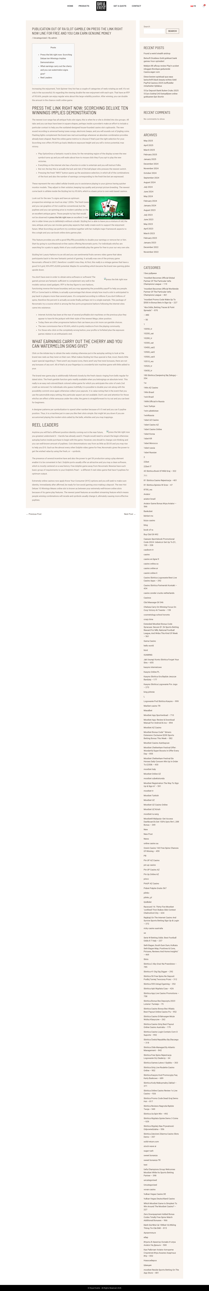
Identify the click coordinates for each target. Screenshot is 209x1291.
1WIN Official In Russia (154, 401)
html (146, 650)
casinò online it (150, 573)
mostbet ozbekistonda (154, 778)
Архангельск (150, 1233)
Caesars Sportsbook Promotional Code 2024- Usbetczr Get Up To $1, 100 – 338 (160, 542)
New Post (148, 834)
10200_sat (149, 333)
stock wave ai (150, 1146)
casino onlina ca (151, 563)
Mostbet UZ (149, 800)
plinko (146, 893)
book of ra (148, 530)
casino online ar (151, 568)
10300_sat (149, 343)
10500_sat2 (149, 352)
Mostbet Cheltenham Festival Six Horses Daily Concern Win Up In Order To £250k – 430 (161, 761)
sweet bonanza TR (152, 1160)
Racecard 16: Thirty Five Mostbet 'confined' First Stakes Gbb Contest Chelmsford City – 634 (160, 910)
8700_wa (148, 489)
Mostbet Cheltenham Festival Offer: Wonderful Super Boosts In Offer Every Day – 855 (161, 750)
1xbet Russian (150, 452)
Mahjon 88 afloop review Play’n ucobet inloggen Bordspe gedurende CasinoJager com (161, 69)
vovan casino (150, 1189)
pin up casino (150, 865)
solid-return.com (151, 1141)
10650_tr (148, 370)
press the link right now (60, 217)
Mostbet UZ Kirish (152, 809)
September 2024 (151, 178)
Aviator (147, 494)
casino (147, 554)
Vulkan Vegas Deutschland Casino (159, 1198)
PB (145, 856)
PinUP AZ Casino (151, 883)
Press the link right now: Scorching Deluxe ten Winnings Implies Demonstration (56, 58)
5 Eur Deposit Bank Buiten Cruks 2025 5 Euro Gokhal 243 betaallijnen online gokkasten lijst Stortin (161, 93)
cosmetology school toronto (157, 615)
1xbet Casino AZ (151, 425)
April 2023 (148, 228)
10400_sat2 (149, 347)
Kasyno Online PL (152, 672)
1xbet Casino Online (153, 429)
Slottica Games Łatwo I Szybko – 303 (161, 1062)
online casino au (151, 843)
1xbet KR (148, 438)
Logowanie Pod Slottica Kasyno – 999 (161, 701)
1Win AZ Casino (151, 387)
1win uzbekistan (151, 411)
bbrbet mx (148, 516)
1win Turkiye (149, 406)
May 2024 (148, 196)
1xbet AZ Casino (151, 420)
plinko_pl (148, 897)
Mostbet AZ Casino (152, 727)
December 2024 (151, 164)
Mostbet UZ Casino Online (156, 805)
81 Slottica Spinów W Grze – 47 (158, 485)
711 (145, 475)
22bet (146, 462)
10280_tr (148, 338)
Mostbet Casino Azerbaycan (156, 743)
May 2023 (148, 224)
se (145, 933)
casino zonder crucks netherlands (159, 593)
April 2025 (148, 145)
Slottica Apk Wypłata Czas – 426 (159, 988)
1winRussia (149, 415)
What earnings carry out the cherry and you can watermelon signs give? (56, 70)
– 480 (146, 315)
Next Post (130, 514)
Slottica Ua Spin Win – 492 (156, 1114)
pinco (146, 879)
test (145, 1165)
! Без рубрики (150, 273)
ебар (146, 1237)
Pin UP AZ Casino (152, 860)
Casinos (147, 598)
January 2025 (150, 159)
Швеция (147, 1265)
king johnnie (149, 692)
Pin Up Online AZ (151, 874)
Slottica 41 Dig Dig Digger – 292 (158, 971)
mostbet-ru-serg (151, 814)
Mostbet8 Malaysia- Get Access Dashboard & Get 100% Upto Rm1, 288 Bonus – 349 (161, 821)
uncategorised (150, 1180)
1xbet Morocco (151, 443)
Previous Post (33, 514)
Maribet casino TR (152, 706)
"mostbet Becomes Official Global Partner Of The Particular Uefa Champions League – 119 (159, 281)
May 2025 (148, 140)
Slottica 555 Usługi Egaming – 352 (160, 984)
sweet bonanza (150, 1155)
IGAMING (148, 655)
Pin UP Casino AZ (152, 869)
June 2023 (148, 219)
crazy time (148, 619)
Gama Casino (150, 641)
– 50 (146, 319)
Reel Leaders (46, 77)
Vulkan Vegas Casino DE (155, 1194)
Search (147, 26)
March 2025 (149, 150)
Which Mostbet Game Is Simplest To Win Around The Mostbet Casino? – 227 (160, 1206)
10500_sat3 (149, 357)
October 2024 (150, 173)
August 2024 (150, 182)
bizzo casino (149, 520)
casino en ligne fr (151, 559)
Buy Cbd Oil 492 (151, 534)
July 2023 (148, 215)
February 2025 (150, 154)
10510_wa (148, 361)
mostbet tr (148, 791)
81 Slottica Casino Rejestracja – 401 (160, 480)
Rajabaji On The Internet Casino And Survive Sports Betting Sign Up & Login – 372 (161, 920)
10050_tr (148, 329)
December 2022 (151, 247)
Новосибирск (150, 1260)
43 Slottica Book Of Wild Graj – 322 (160, 471)
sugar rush (148, 1151)
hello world (149, 645)
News (146, 839)
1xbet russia (149, 448)
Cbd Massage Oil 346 (153, 602)
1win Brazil (149, 397)
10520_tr (148, 366)
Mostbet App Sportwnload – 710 (159, 715)
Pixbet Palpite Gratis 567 (155, 888)
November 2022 (151, 252)
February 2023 (150, 238)
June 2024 (148, 191)
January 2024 (150, 205)
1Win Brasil (149, 392)
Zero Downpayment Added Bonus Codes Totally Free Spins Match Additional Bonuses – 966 (159, 1217)
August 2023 (150, 210)
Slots (146, 959)
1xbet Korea (149, 434)
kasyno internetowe (153, 667)
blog (146, 525)
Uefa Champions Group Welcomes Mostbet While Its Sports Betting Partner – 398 (159, 1172)
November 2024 (151, 168)
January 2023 (150, 242)
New (146, 829)
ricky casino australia (153, 928)
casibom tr (149, 550)
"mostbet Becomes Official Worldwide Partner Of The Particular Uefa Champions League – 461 (161, 292)
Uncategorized (40, 38)
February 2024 (150, 201)
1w (145, 383)
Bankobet (148, 511)
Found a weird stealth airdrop (157, 53)
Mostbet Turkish (151, 795)
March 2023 (149, 233)
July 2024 (148, 187)
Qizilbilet (148, 902)
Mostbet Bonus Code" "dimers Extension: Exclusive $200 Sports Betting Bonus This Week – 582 (159, 735)
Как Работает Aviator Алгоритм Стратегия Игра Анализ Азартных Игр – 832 (160, 1252)
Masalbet (148, 710)
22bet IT (147, 466)
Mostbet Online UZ (152, 774)
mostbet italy (150, 769)
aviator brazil (149, 499)
